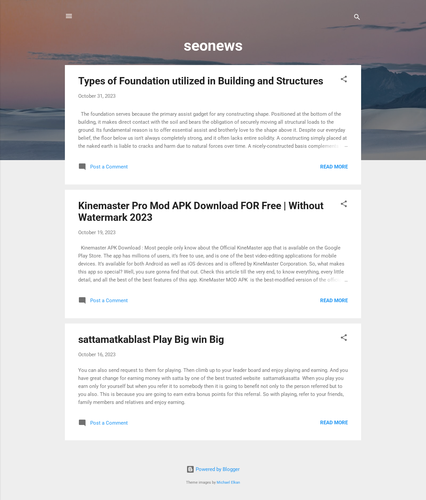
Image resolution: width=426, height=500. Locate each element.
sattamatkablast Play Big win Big (151, 339)
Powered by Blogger (217, 469)
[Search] (357, 18)
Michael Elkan (228, 482)
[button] (344, 80)
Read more (334, 167)
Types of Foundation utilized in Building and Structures (200, 81)
